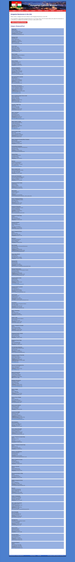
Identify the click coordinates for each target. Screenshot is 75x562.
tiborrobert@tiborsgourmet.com (18, 118)
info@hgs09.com (15, 362)
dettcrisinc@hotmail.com (17, 166)
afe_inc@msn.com (15, 369)
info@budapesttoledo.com (17, 386)
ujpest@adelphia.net (16, 128)
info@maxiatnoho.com (16, 93)
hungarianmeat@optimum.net (18, 284)
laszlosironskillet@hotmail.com (18, 419)
